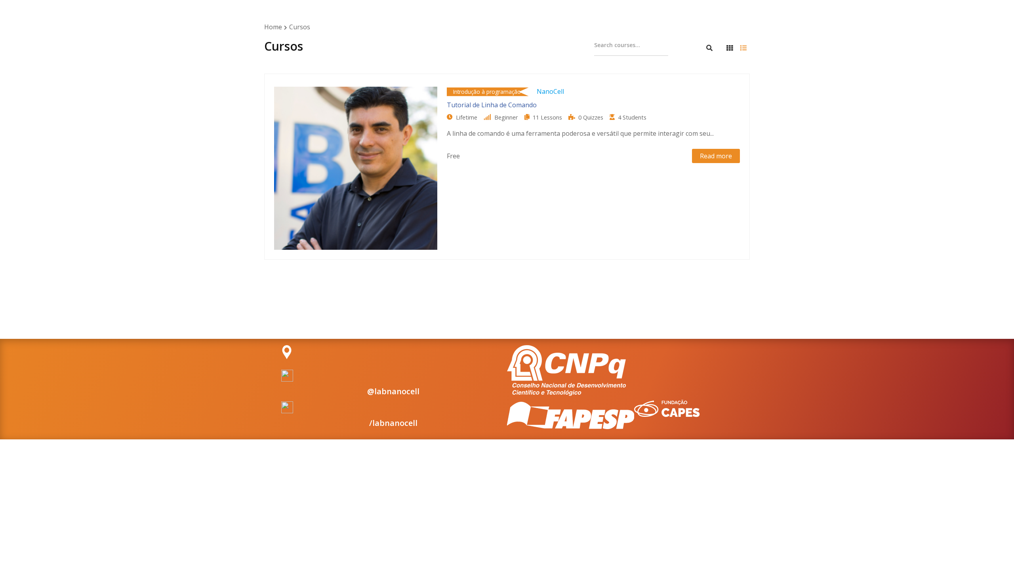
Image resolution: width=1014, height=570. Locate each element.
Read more (716, 156)
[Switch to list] (743, 48)
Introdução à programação (487, 91)
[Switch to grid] (729, 48)
